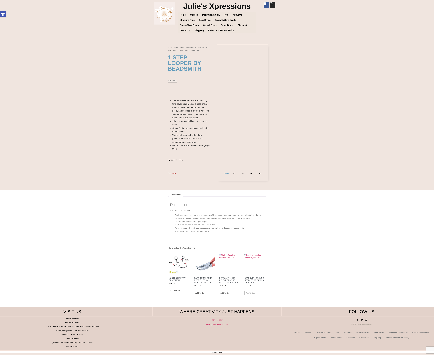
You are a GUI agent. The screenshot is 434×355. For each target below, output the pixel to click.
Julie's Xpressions (217, 6)
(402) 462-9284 (217, 320)
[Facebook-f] (357, 320)
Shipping (199, 30)
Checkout (242, 25)
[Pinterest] (362, 320)
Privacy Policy (217, 352)
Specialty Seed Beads (225, 20)
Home (183, 15)
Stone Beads (227, 25)
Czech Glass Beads (189, 25)
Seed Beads (204, 20)
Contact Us (185, 30)
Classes (194, 15)
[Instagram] (366, 320)
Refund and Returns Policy (221, 30)
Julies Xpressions (180, 47)
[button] (3, 14)
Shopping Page (187, 20)
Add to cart (175, 291)
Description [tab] (176, 194)
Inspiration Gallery (211, 15)
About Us (237, 15)
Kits (226, 15)
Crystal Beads (210, 25)
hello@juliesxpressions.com (217, 324)
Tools (174, 50)
